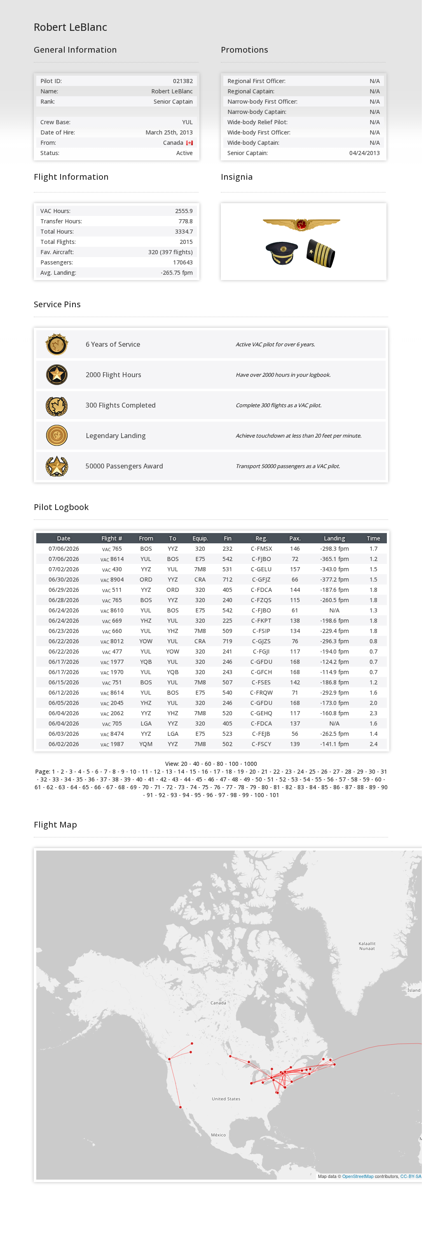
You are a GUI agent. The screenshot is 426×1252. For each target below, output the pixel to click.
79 (253, 787)
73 (181, 787)
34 (67, 779)
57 (342, 779)
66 (97, 787)
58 (354, 779)
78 (241, 787)
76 (217, 787)
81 (277, 787)
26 (324, 771)
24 (300, 771)
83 (300, 787)
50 (258, 779)
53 (294, 779)
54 (306, 779)
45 (199, 779)
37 (103, 779)
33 (55, 779)
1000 (250, 763)
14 (181, 771)
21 (264, 771)
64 (73, 787)
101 (274, 795)
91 (150, 795)
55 (318, 779)
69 (133, 787)
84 (312, 787)
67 (109, 787)
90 (384, 787)
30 (372, 771)
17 (216, 771)
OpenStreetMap (358, 1176)
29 (360, 771)
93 (174, 795)
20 (252, 771)
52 (282, 779)
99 (245, 795)
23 (288, 771)
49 (246, 779)
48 (235, 779)
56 (330, 779)
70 (145, 787)
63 (62, 787)
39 (127, 779)
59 (366, 779)
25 (312, 771)
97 (221, 795)
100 (234, 763)
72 (169, 787)
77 (229, 787)
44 (187, 779)
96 (209, 795)
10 (133, 771)
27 (336, 771)
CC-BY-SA (410, 1176)
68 (121, 787)
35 (79, 779)
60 (208, 763)
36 (91, 779)
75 (205, 787)
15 (193, 771)
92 (162, 795)
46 (211, 779)
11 (145, 771)
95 (197, 795)
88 (360, 787)
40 (196, 763)
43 (175, 779)
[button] (309, 1074)
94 (186, 795)
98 (233, 795)
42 (163, 779)
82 (289, 787)
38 (115, 779)
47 (223, 779)
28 (348, 771)
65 (85, 787)
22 (276, 771)
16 (204, 771)
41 (151, 779)
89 (372, 787)
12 (157, 771)
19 (240, 771)
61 (38, 787)
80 (220, 763)
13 (169, 771)
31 (384, 771)
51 (270, 779)
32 (43, 779)
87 (348, 787)
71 (157, 787)
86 (336, 787)
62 (50, 787)
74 (193, 787)
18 (228, 771)
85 (324, 787)
